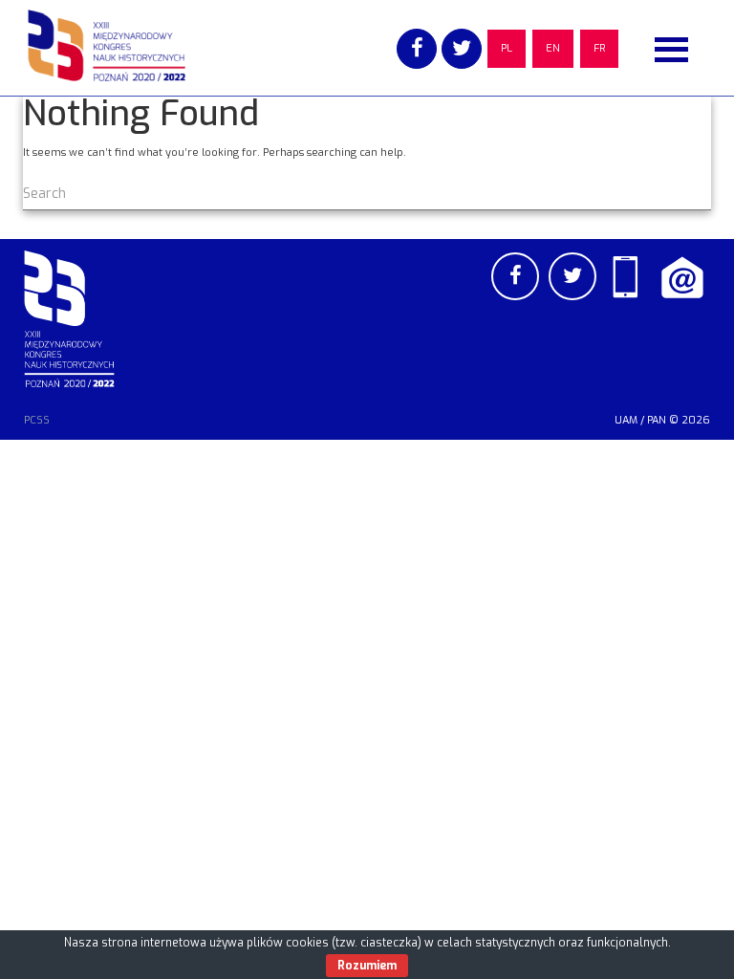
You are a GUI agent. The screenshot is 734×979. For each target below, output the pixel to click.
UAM (626, 420)
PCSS (37, 420)
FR (599, 48)
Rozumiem (367, 965)
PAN (656, 420)
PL (506, 48)
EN (553, 48)
